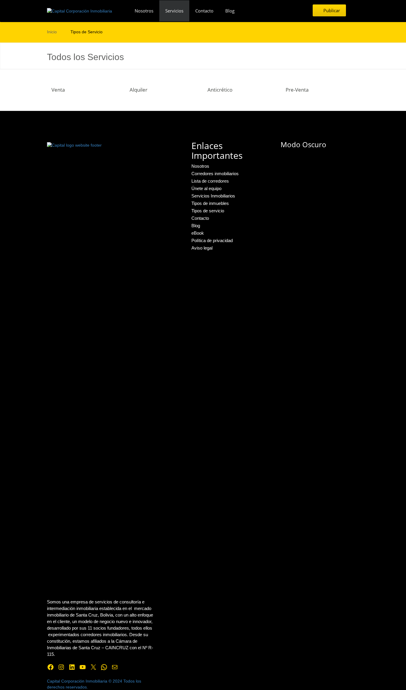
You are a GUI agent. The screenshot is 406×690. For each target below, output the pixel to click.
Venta (58, 89)
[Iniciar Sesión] (357, 10)
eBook (197, 233)
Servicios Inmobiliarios (213, 195)
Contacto (204, 11)
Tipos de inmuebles (210, 203)
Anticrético (219, 89)
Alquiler (138, 89)
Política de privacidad (212, 240)
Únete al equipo (206, 188)
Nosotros (144, 11)
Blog (230, 11)
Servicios (174, 11)
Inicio (52, 31)
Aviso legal (202, 247)
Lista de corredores (210, 181)
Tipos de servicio (207, 210)
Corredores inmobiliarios (215, 173)
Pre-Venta (297, 89)
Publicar (331, 10)
